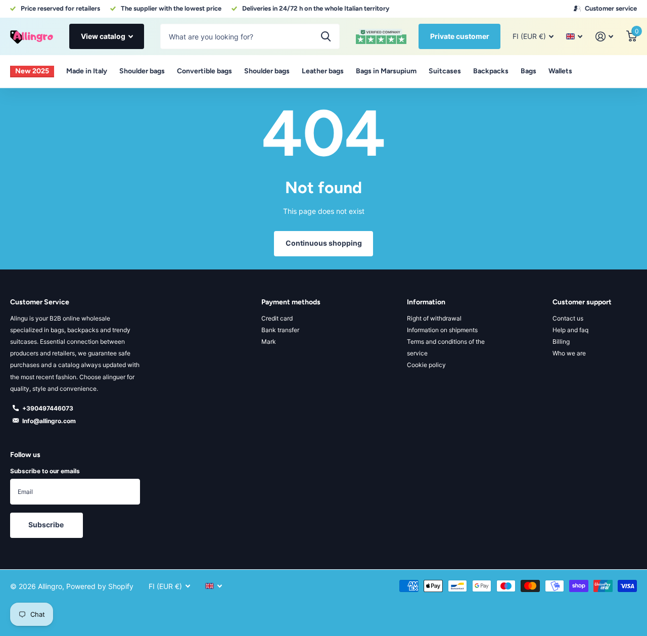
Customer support (582, 302)
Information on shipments (442, 330)
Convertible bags (204, 71)
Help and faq (570, 330)
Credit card (277, 318)
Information (426, 302)
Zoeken (326, 36)
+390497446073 (47, 408)
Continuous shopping (324, 243)
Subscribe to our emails (45, 471)
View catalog (104, 36)
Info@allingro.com (49, 421)
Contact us (567, 318)
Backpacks (491, 71)
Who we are (569, 353)
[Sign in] (604, 36)
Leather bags (323, 71)
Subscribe (46, 524)
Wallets (560, 71)
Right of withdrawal (434, 318)
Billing (561, 341)
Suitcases (445, 71)
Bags (528, 71)
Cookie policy (426, 365)
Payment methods (290, 302)
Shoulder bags (142, 71)
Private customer (459, 36)
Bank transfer (280, 330)
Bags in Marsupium (386, 71)
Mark (268, 341)
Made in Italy (86, 71)
